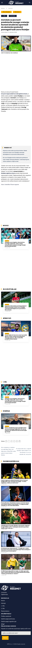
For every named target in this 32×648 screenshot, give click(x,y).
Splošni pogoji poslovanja (8, 619)
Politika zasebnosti (6, 616)
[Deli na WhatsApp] (6, 441)
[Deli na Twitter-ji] (11, 441)
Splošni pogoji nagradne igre (8, 621)
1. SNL (4, 16)
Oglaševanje (4, 594)
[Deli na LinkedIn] (19, 441)
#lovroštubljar (6, 12)
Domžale (12, 16)
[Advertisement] (16, 73)
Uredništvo (4, 592)
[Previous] (1, 239)
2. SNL (3, 608)
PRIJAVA (5, 638)
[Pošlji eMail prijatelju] (14, 441)
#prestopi (17, 12)
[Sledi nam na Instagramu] (2, 624)
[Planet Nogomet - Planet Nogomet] (16, 2)
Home (3, 8)
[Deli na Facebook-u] (9, 441)
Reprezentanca (5, 611)
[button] (2, 2)
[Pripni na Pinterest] (17, 441)
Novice (11, 8)
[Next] (30, 239)
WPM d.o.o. (10, 644)
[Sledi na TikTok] (3, 624)
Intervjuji (3, 603)
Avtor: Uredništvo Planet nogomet (10, 184)
